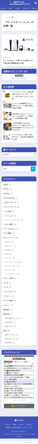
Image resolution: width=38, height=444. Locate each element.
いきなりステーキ (11, 202)
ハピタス (17, 8)
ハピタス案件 (9, 224)
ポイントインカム (13, 262)
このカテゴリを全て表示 (19, 400)
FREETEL (10, 322)
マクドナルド (9, 292)
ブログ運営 (8, 233)
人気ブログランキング (19, 78)
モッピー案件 (9, 300)
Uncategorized (10, 198)
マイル (7, 287)
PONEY (9, 250)
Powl (10, 8)
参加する (32, 402)
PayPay (7, 193)
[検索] (33, 169)
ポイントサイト (10, 238)
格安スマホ (10, 326)
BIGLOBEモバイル (13, 318)
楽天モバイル (11, 339)
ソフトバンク (9, 216)
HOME (20, 420)
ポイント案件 (9, 278)
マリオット (26, 8)
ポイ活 (6, 283)
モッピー (4, 8)
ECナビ (9, 242)
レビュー (7, 305)
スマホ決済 (8, 211)
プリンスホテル (10, 229)
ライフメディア (12, 274)
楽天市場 (9, 343)
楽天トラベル (11, 335)
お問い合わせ (16, 427)
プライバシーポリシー (18, 431)
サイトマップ (27, 427)
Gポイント (10, 246)
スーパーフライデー (13, 220)
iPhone (34, 8)
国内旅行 (7, 310)
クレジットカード (11, 207)
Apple (7, 184)
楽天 (6, 330)
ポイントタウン (12, 266)
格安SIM (7, 314)
